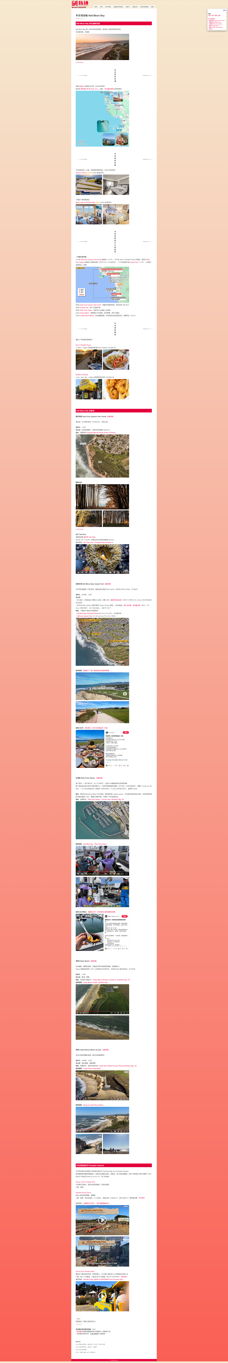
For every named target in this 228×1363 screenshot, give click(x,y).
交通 (209, 15)
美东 (101, 7)
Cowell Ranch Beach (87, 315)
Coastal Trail (134, 262)
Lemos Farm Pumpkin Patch (85, 1271)
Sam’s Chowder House (83, 345)
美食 (219, 15)
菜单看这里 (136, 605)
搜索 (152, 7)
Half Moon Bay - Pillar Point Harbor (95, 844)
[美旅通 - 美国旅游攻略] (80, 7)
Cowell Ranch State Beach (92, 1068)
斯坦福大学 (84, 89)
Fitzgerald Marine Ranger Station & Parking (101, 432)
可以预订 (142, 1198)
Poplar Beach (84, 313)
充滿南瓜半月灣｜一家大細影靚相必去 (96, 1203)
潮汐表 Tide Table (89, 537)
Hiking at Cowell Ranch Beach (93, 1105)
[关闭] (224, 10)
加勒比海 (135, 7)
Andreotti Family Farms (83, 1192)
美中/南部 (108, 7)
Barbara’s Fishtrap (82, 374)
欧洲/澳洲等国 (144, 7)
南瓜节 (210, 29)
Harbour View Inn (81, 173)
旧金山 (81, 86)
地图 (216, 15)
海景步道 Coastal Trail (214, 22)
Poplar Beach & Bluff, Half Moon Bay (95, 982)
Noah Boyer (80, 62)
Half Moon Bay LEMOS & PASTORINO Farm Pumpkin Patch (103, 1279)
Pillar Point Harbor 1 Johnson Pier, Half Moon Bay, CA (106, 799)
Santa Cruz (94, 89)
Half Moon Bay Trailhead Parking (87, 613)
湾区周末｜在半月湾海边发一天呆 (96, 728)
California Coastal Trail (84, 616)
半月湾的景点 (211, 19)
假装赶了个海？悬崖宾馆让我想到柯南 (96, 670)
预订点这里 (127, 605)
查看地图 (110, 416)
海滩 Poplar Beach (214, 25)
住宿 (212, 15)
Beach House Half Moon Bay (85, 202)
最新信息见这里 (116, 600)
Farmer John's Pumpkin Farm (85, 1182)
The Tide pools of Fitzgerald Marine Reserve (98, 542)
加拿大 (128, 7)
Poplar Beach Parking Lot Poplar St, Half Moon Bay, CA (111, 980)
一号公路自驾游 (108, 89)
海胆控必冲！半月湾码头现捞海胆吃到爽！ (102, 912)
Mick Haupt (80, 529)
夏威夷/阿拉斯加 (118, 7)
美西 (96, 7)
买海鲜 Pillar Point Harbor (215, 24)
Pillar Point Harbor (86, 310)
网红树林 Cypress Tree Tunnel (217, 20)
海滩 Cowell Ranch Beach (216, 27)
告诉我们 (80, 1331)
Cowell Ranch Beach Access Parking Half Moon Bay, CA (118, 1066)
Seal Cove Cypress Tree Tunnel (91, 259)
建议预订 (124, 1277)
